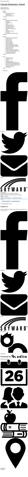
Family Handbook (9, 25)
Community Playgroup (10, 53)
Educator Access (9, 58)
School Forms (8, 40)
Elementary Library (10, 30)
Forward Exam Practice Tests (12, 33)
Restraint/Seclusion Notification (12, 62)
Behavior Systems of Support (12, 49)
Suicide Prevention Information (12, 46)
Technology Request (10, 65)
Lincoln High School (10, 13)
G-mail (7, 23)
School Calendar (9, 41)
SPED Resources (9, 48)
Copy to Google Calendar (6, 197)
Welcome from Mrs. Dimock (12, 20)
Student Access (9, 22)
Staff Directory (9, 14)
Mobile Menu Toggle (5, 8)
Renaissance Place (9, 27)
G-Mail (7, 60)
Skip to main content (5, 1)
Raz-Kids (8, 32)
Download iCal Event (17, 197)
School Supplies (9, 42)
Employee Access (9, 57)
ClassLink (8, 21)
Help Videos (8, 67)
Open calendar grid (15, 201)
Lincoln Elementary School (13, 4)
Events (2, 199)
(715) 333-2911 (21, 209)
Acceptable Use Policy (10, 26)
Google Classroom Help (11, 51)
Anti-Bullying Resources (11, 28)
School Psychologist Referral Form (13, 63)
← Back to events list (5, 201)
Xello (7, 29)
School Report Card (10, 15)
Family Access (9, 39)
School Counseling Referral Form (13, 50)
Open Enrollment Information (12, 44)
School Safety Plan (10, 47)
